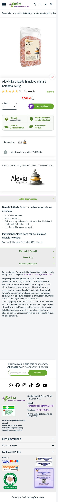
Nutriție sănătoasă (23, 13)
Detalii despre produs (28, 199)
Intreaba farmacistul (28, 263)
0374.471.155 (43, 410)
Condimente (46, 274)
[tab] (28, 199)
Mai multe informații (28, 251)
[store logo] (13, 4)
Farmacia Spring (8, 13)
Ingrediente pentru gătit (41, 13)
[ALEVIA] (22, 142)
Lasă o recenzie (28, 91)
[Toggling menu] (4, 4)
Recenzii (27, 257)
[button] (33, 98)
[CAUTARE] (35, 4)
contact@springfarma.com (40, 405)
